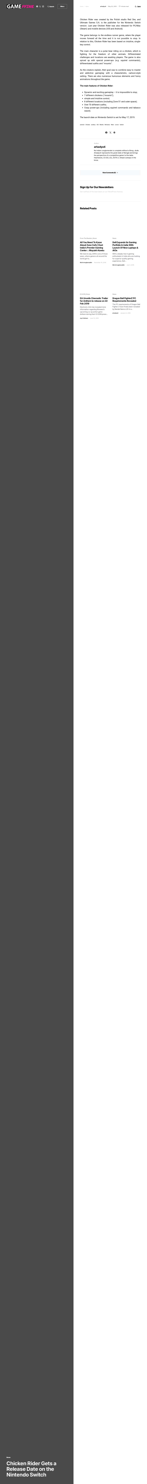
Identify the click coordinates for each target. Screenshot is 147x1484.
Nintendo (107, 124)
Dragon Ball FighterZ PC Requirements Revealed (124, 299)
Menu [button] (62, 6)
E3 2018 (82, 294)
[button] (50, 6)
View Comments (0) (109, 172)
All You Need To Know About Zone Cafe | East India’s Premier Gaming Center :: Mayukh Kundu (92, 246)
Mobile (102, 124)
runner (117, 124)
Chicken (87, 124)
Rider (112, 124)
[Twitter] (40, 6)
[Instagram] (43, 6)
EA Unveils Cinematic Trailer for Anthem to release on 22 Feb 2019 (94, 301)
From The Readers (86, 238)
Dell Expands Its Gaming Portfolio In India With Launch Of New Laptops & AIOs (125, 246)
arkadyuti (99, 146)
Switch (122, 124)
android (82, 124)
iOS (98, 124)
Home (81, 6)
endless (93, 124)
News (8, 1457)
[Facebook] (37, 6)
